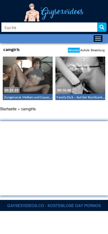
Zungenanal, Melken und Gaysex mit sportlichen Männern (45, 97)
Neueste (73, 50)
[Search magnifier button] (102, 27)
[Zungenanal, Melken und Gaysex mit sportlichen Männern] (28, 75)
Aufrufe (85, 50)
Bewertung (98, 50)
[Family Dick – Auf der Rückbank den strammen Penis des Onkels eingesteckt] (80, 75)
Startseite (8, 108)
